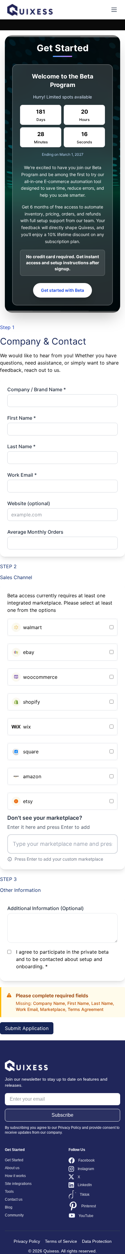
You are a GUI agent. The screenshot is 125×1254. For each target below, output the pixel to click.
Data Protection (97, 1241)
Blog (8, 1207)
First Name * (21, 418)
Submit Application (27, 1028)
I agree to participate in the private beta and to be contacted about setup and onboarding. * (62, 959)
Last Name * (21, 446)
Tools (9, 1191)
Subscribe (62, 1115)
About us (12, 1168)
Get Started (14, 1160)
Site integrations (18, 1184)
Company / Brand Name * (36, 389)
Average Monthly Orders (35, 532)
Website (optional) (28, 503)
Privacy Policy (27, 1241)
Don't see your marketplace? (48, 822)
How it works (15, 1176)
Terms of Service (61, 1241)
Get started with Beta (62, 290)
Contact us (13, 1199)
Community (14, 1215)
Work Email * (22, 475)
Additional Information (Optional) (45, 908)
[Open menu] (114, 9)
